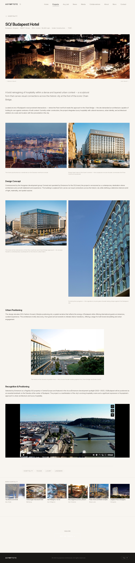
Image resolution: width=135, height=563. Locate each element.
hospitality (28, 471)
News (75, 4)
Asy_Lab (66, 4)
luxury (48, 471)
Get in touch (67, 536)
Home (46, 4)
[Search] (20, 4)
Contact (123, 4)
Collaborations (95, 4)
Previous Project (11, 81)
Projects (56, 4)
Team (70, 28)
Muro (115, 4)
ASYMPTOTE (10, 558)
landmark (59, 471)
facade (39, 471)
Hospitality (13, 16)
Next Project (124, 81)
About (106, 4)
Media (83, 4)
